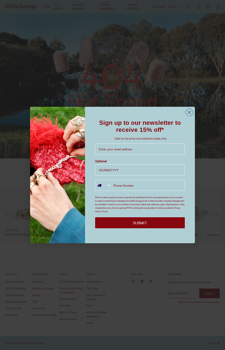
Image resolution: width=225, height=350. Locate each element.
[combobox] (103, 185)
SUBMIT (140, 222)
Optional (101, 161)
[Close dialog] (189, 112)
